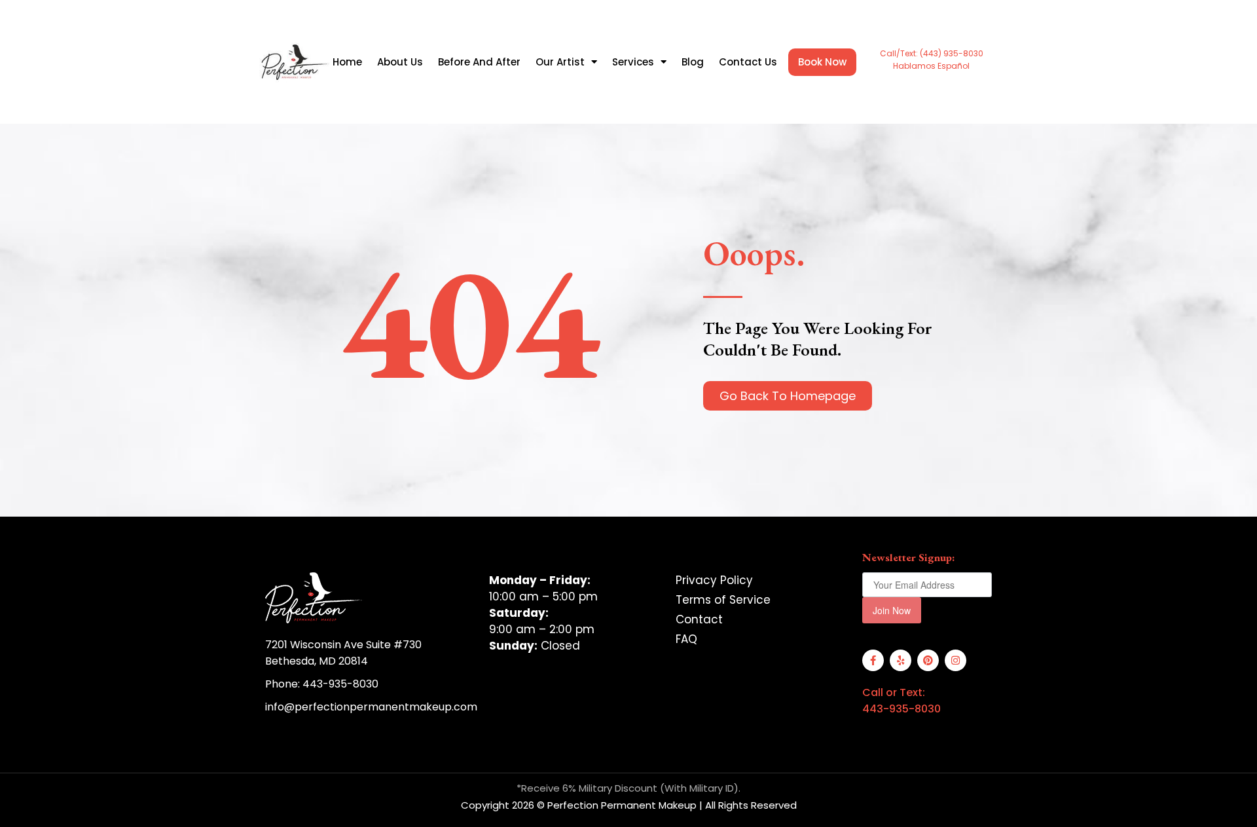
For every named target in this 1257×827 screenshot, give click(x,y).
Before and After (479, 62)
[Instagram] (955, 660)
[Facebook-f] (873, 660)
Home (347, 62)
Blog (693, 62)
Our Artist (560, 62)
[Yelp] (900, 660)
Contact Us (748, 62)
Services (633, 62)
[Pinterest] (928, 660)
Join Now (892, 610)
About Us (400, 62)
